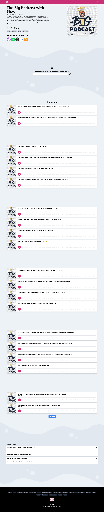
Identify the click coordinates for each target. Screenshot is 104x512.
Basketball (14, 31)
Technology (65, 492)
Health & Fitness (53, 494)
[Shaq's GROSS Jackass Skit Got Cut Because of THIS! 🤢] (11, 245)
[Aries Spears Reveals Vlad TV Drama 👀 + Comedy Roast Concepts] (11, 172)
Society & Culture (57, 492)
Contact (59, 506)
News (19, 31)
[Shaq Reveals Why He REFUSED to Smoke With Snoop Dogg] (11, 368)
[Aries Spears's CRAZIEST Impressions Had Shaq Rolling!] (11, 150)
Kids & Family (33, 492)
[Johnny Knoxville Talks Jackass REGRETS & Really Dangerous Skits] (11, 234)
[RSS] (26, 39)
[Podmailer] (52, 499)
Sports (8, 31)
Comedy (10, 492)
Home (44, 506)
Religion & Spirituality (46, 492)
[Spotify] (13, 39)
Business (26, 492)
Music (39, 492)
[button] (97, 2)
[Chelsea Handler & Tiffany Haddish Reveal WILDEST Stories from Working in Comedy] (11, 273)
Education (20, 492)
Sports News (25, 31)
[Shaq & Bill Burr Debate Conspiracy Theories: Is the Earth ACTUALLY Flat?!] (11, 306)
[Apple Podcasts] (8, 39)
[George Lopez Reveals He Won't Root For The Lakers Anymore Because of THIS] (11, 408)
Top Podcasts (49, 506)
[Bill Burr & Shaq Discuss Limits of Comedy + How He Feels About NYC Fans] (11, 212)
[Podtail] (17, 39)
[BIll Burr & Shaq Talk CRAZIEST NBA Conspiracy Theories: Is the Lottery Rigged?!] (11, 223)
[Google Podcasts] (22, 39)
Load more (52, 416)
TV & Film (72, 492)
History (82, 492)
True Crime (88, 492)
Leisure (38, 494)
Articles (55, 506)
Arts (15, 492)
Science (60, 494)
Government (44, 494)
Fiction (77, 492)
